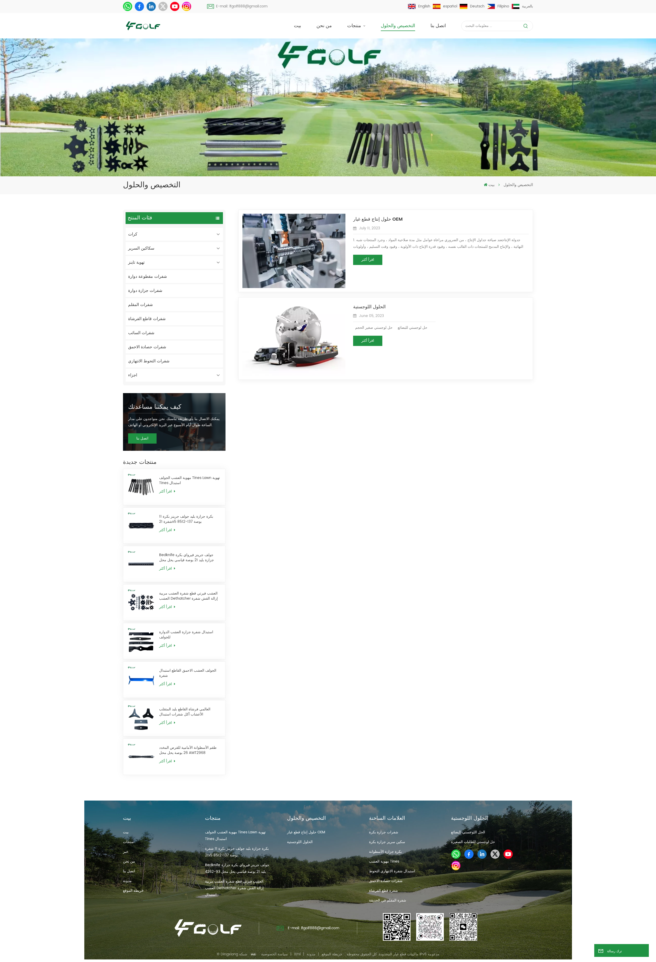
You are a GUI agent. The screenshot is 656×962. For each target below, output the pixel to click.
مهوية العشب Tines (384, 861)
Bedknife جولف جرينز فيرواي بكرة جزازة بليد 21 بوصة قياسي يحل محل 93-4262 (186, 557)
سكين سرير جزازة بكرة (387, 842)
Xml (297, 954)
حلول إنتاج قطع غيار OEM (378, 219)
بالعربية (527, 6)
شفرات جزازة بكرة (383, 832)
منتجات (354, 25)
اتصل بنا (438, 25)
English (424, 6)
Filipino (503, 6)
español (450, 6)
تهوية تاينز (136, 262)
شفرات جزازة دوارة (145, 290)
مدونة (127, 881)
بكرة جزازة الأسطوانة (385, 852)
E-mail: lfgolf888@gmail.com (242, 6)
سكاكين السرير (141, 248)
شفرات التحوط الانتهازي (148, 361)
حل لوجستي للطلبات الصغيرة (473, 842)
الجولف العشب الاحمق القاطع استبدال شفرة (187, 673)
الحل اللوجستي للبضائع (468, 832)
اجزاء (132, 375)
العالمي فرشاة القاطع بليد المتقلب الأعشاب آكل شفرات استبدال (184, 712)
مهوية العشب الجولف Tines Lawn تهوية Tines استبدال (189, 480)
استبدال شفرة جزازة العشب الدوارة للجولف (186, 635)
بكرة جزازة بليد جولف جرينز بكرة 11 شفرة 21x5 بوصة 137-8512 (186, 519)
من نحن (324, 25)
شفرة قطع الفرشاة (383, 891)
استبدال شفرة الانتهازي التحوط (392, 871)
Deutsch (477, 6)
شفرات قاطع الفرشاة (147, 318)
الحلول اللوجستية (369, 307)
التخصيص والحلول (398, 25)
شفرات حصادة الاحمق (147, 347)
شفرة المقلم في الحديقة (387, 900)
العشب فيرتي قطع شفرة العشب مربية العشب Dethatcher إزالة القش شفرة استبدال (188, 596)
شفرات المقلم (140, 304)
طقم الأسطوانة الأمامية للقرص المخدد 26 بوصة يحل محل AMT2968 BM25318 (188, 750)
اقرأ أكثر (166, 491)
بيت (297, 25)
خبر (125, 852)
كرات (132, 234)
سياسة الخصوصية (274, 954)
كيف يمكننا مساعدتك (154, 407)
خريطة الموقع (133, 891)
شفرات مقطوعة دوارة (147, 276)
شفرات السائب (141, 333)
